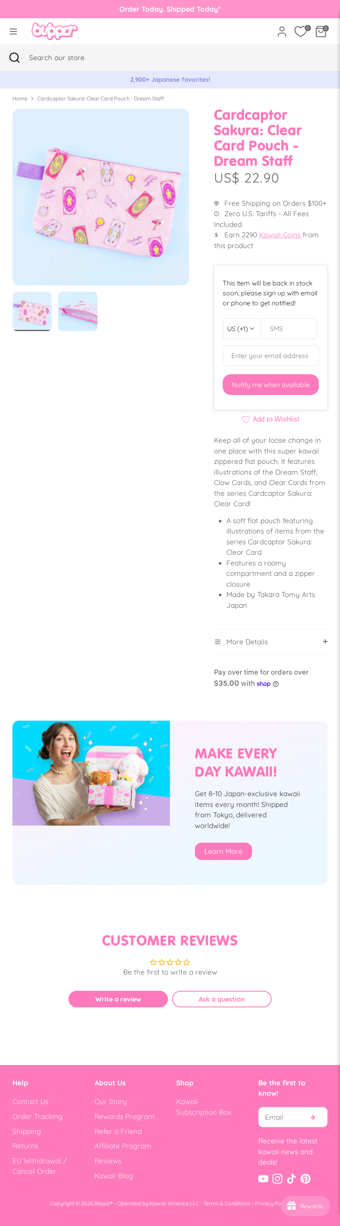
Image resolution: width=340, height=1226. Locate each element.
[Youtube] (263, 1179)
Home (19, 98)
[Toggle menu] (13, 31)
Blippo (102, 1203)
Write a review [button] (118, 999)
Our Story (111, 1101)
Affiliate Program (123, 1145)
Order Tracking (37, 1116)
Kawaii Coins (280, 234)
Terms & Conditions (227, 1203)
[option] (170, 79)
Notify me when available (271, 384)
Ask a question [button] (222, 999)
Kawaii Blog (114, 1175)
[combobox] (68, 58)
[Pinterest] (306, 1179)
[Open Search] (14, 58)
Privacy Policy (272, 1203)
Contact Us (30, 1101)
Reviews (108, 1160)
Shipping (26, 1131)
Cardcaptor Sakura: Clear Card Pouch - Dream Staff (100, 98)
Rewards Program (125, 1116)
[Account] (282, 28)
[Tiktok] (291, 1179)
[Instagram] (277, 1179)
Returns (25, 1145)
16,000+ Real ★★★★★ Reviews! (170, 79)
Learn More (223, 851)
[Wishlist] (300, 31)
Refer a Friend (118, 1131)
